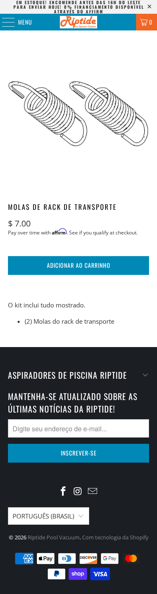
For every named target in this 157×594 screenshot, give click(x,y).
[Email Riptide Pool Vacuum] (92, 491)
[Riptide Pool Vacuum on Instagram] (78, 491)
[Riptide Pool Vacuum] (78, 22)
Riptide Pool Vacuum (54, 537)
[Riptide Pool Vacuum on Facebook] (63, 491)
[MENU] (4, 22)
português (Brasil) (43, 516)
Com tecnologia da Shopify (115, 537)
